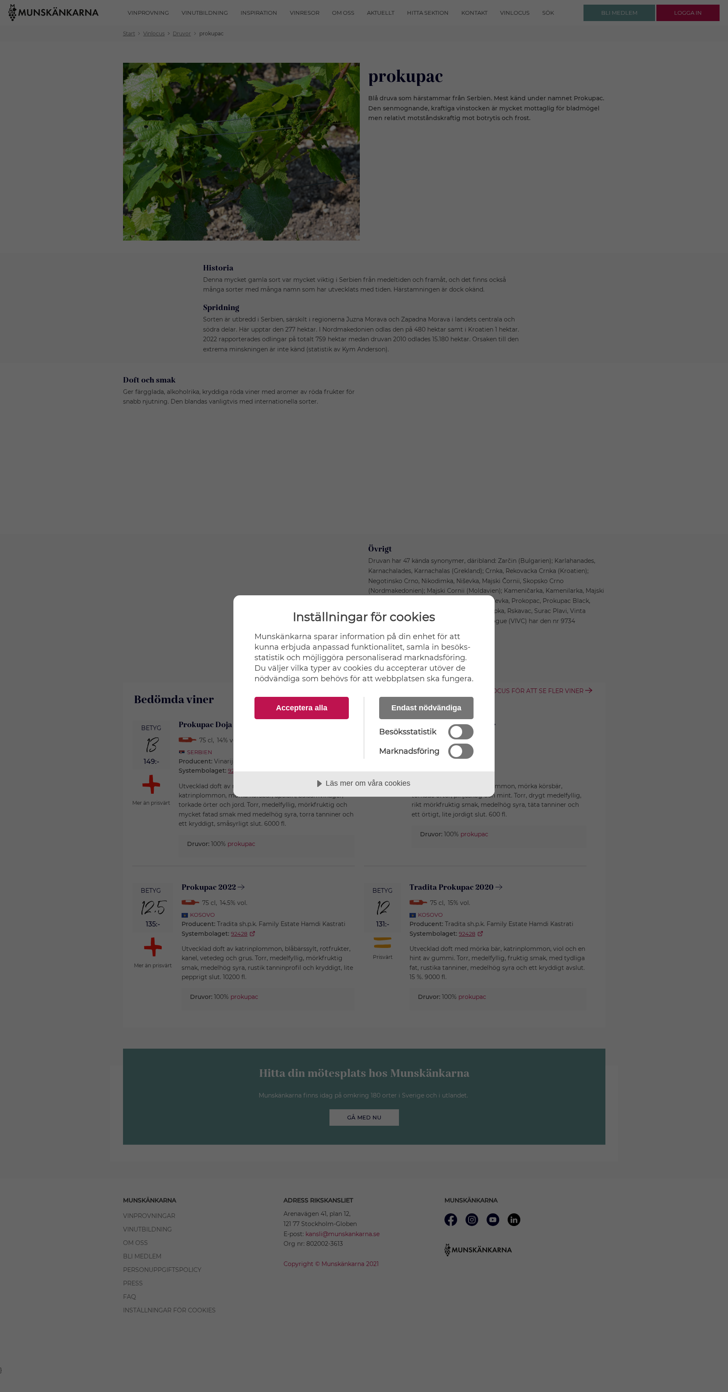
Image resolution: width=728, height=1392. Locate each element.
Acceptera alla (301, 708)
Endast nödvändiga (426, 708)
